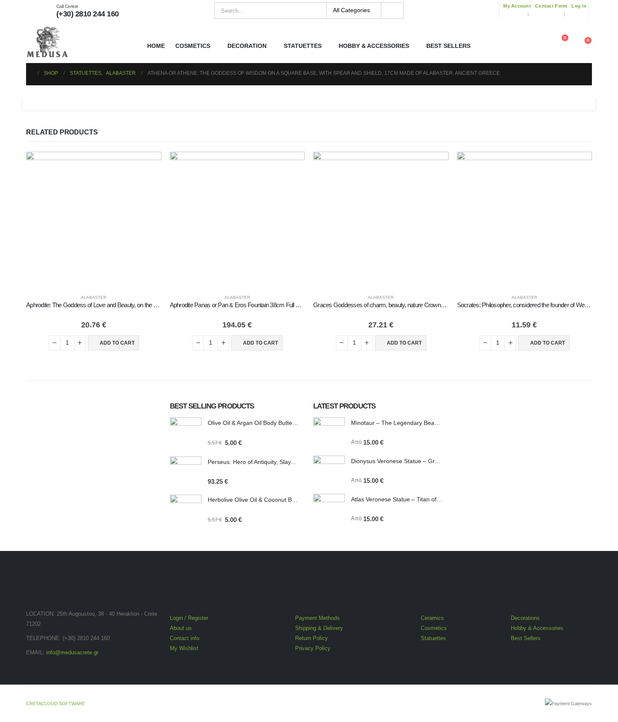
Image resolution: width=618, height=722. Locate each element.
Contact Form (551, 5)
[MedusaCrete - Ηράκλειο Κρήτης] (47, 42)
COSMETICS (192, 45)
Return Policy (311, 638)
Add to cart (117, 343)
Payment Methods (317, 618)
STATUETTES (303, 45)
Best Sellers (526, 638)
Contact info (184, 638)
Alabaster (93, 297)
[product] (93, 219)
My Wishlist (184, 648)
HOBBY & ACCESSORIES (374, 45)
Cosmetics (435, 628)
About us (181, 628)
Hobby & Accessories (537, 628)
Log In (578, 5)
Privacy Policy (312, 648)
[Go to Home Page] (29, 73)
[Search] (392, 10)
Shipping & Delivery (319, 628)
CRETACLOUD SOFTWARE (55, 703)
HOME (156, 45)
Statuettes (433, 638)
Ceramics (432, 618)
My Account (517, 5)
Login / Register (189, 618)
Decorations (525, 618)
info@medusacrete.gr (72, 653)
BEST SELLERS (448, 45)
